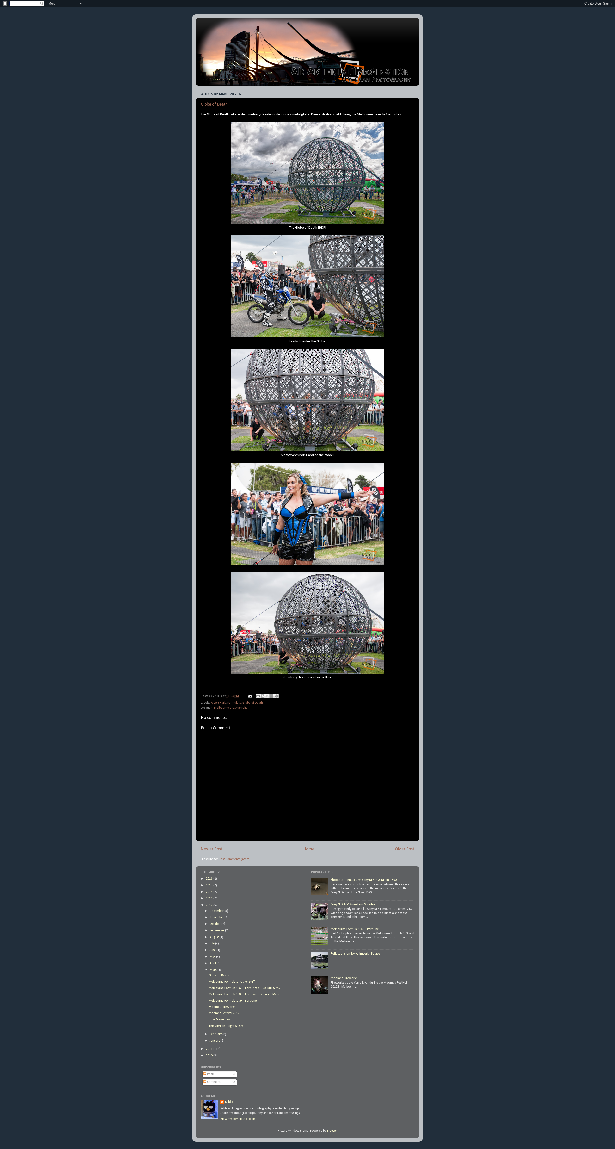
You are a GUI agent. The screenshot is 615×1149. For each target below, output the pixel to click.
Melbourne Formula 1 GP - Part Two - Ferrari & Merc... (245, 994)
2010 (209, 1055)
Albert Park (218, 702)
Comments (214, 1082)
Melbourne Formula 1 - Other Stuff (232, 981)
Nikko (229, 1102)
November (217, 917)
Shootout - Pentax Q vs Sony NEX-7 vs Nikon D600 (364, 880)
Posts (210, 1074)
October (215, 923)
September (217, 930)
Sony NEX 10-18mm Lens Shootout (354, 904)
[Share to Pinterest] (276, 696)
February (216, 1034)
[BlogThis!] (262, 696)
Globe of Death (214, 104)
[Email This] (258, 696)
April (213, 963)
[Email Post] (249, 696)
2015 (209, 885)
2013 (209, 898)
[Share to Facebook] (271, 696)
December (217, 911)
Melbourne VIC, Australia (230, 707)
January (215, 1040)
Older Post (404, 849)
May (213, 956)
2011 (209, 1048)
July (212, 943)
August (215, 937)
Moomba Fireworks (222, 1007)
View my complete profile (237, 1119)
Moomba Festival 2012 (224, 1013)
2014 (209, 892)
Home (308, 849)
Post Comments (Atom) (234, 859)
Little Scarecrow (219, 1019)
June (213, 950)
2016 (209, 878)
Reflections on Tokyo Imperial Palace (355, 953)
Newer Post (211, 849)
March (214, 969)
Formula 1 (234, 702)
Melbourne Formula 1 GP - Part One (233, 1000)
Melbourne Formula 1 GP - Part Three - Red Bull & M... (245, 988)
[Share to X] (267, 696)
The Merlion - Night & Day (226, 1026)
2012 (209, 905)
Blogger (332, 1130)
